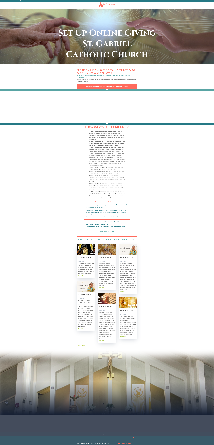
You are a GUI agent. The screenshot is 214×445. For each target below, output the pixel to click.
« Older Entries (81, 345)
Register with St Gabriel (107, 231)
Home (78, 434)
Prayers (103, 434)
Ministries (83, 434)
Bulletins (88, 434)
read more (80, 275)
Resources (98, 434)
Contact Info (109, 434)
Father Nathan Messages (118, 434)
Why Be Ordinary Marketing (123, 443)
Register (93, 434)
